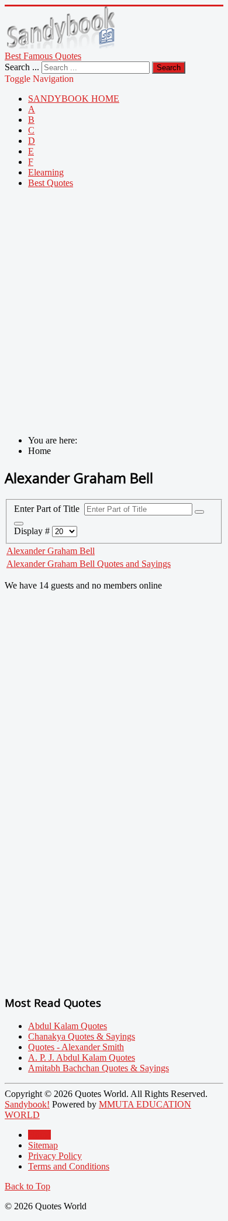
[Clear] (18, 523)
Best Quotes (50, 183)
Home (39, 1135)
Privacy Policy (55, 1156)
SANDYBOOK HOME (73, 99)
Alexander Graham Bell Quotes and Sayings (88, 564)
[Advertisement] (114, 312)
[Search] (199, 512)
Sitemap (43, 1145)
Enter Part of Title (49, 509)
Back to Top (27, 1186)
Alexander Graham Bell (50, 551)
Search (169, 67)
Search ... (22, 67)
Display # (33, 531)
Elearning (46, 172)
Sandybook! (27, 1104)
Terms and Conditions (68, 1166)
